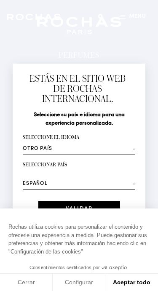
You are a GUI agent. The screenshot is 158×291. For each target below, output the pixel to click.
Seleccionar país (45, 165)
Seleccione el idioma (51, 137)
